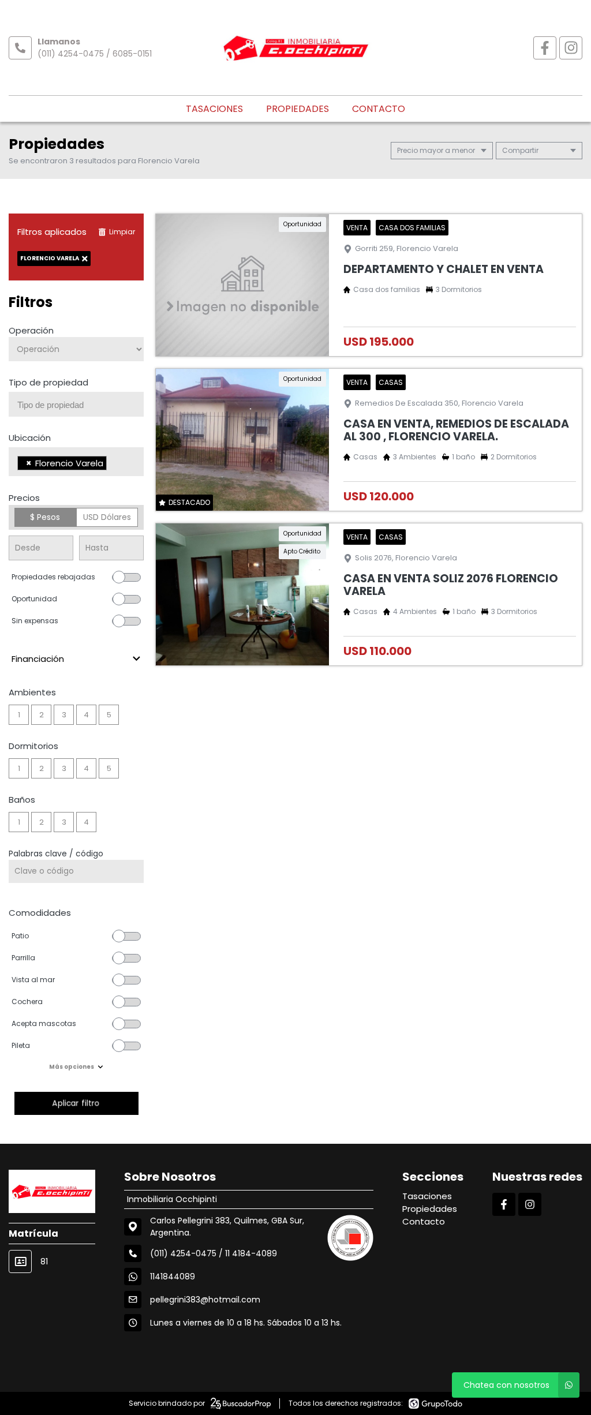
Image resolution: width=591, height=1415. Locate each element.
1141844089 (172, 1276)
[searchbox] (80, 405)
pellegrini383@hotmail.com (205, 1299)
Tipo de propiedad (48, 382)
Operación (31, 330)
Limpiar (122, 232)
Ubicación (30, 438)
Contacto (378, 108)
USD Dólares (107, 517)
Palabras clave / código (56, 853)
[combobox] (76, 404)
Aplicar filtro (76, 1103)
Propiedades (297, 108)
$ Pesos (45, 517)
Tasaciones (214, 108)
